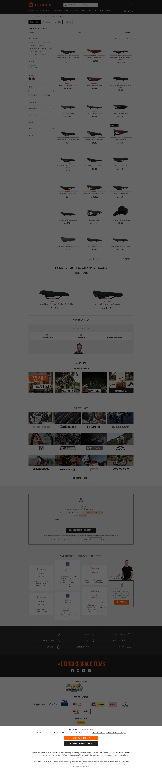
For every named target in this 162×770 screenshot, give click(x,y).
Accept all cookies (79, 738)
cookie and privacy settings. (109, 732)
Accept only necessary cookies (81, 743)
